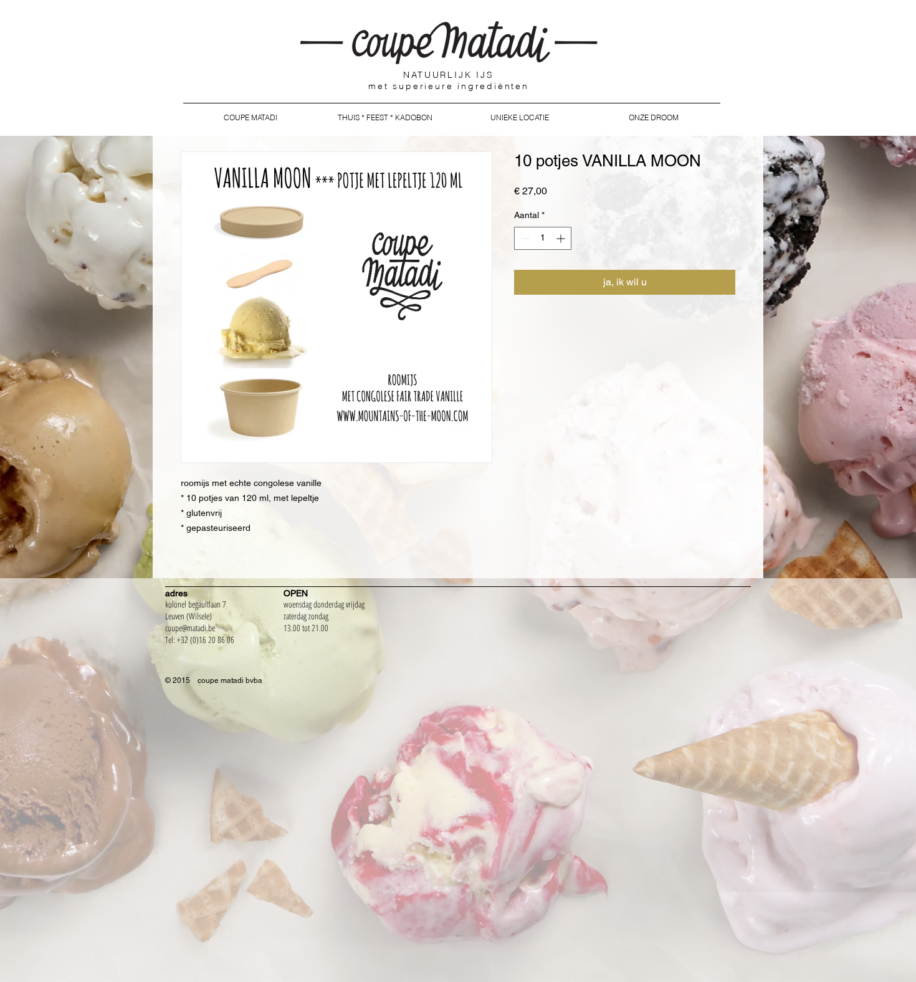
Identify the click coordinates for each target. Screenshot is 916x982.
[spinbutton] (543, 238)
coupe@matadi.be (190, 628)
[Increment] (562, 238)
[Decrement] (524, 238)
